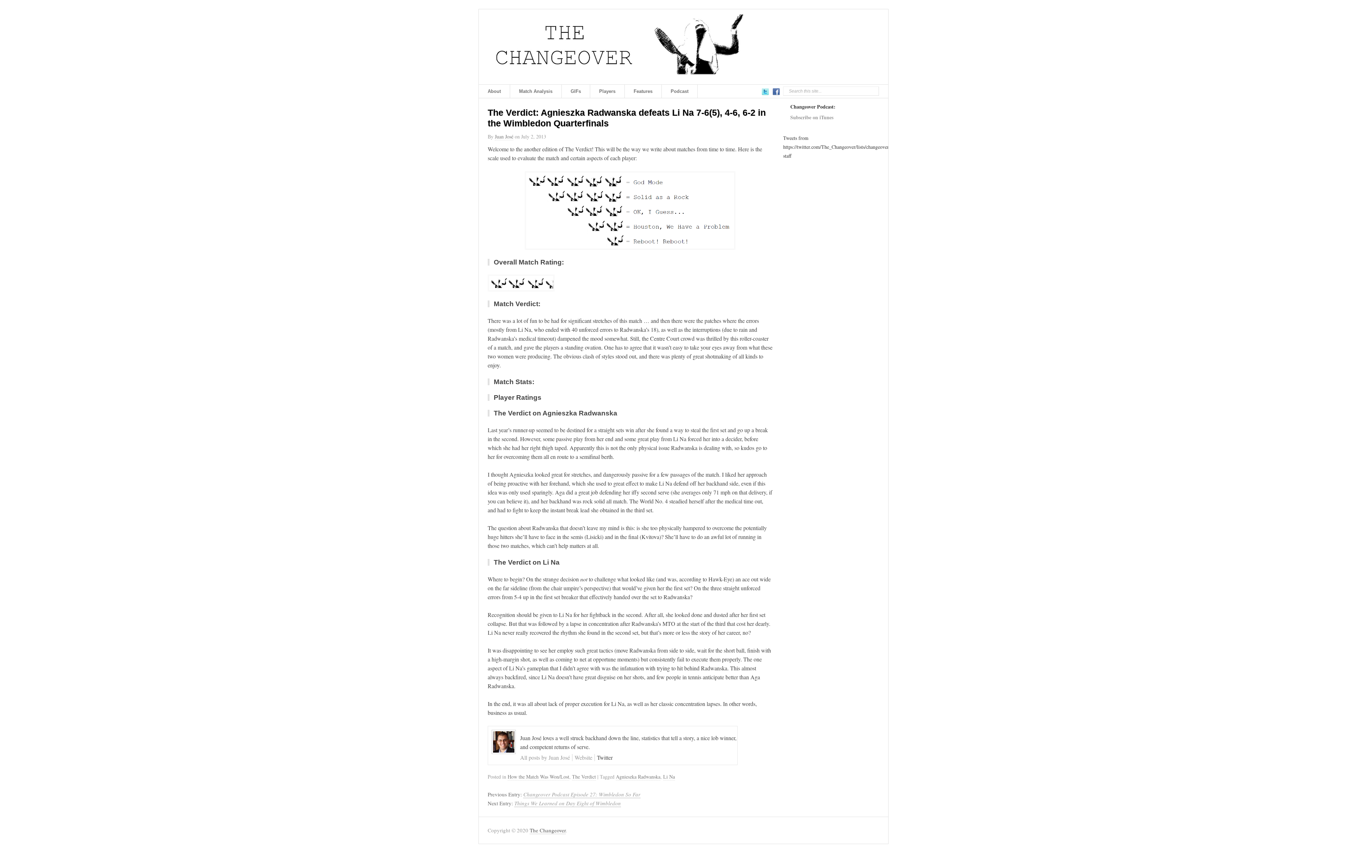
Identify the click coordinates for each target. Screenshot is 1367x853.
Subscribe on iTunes (811, 117)
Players (607, 91)
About (494, 91)
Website (583, 757)
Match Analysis (535, 91)
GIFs (576, 91)
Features (643, 91)
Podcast (679, 91)
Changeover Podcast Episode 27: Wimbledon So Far (581, 794)
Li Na (669, 776)
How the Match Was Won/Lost (538, 776)
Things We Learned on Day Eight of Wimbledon (567, 803)
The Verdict (584, 776)
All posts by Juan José (545, 757)
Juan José (504, 136)
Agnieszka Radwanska (638, 776)
